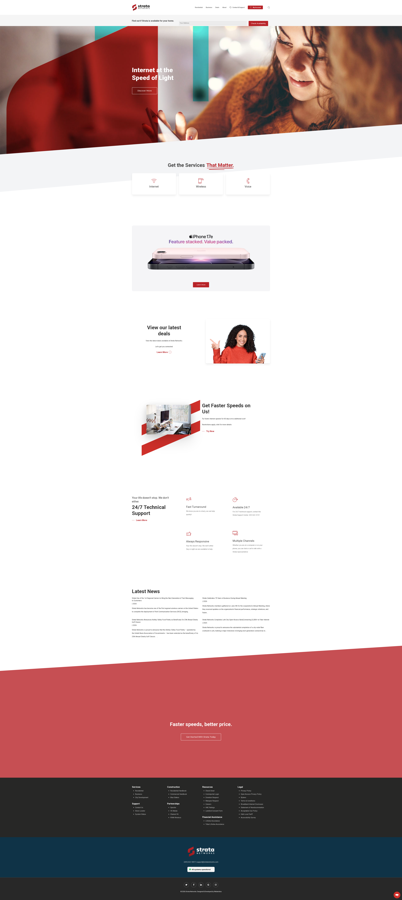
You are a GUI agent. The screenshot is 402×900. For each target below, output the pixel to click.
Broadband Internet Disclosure (252, 804)
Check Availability (258, 23)
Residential (139, 791)
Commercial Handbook (178, 794)
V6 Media (173, 811)
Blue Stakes (174, 797)
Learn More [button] (162, 352)
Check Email (210, 791)
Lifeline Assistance (213, 821)
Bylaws (243, 797)
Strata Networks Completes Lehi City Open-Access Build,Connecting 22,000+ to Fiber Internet (235, 620)
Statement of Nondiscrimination (252, 808)
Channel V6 (174, 814)
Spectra (173, 808)
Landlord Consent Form (214, 811)
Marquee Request (212, 801)
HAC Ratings (210, 808)
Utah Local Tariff (247, 814)
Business (138, 794)
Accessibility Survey (248, 818)
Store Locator (140, 811)
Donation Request (212, 797)
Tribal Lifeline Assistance (215, 824)
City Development (141, 797)
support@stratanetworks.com (207, 862)
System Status (140, 814)
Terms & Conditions (248, 801)
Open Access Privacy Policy (251, 794)
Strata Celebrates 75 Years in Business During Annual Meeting (224, 598)
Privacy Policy (246, 791)
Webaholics (218, 891)
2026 (135, 604)
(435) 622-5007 (189, 862)
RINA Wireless (175, 818)
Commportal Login (212, 794)
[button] (144, 90)
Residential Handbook (178, 791)
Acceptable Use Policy (249, 811)
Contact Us (139, 808)
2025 (205, 623)
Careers (208, 804)
